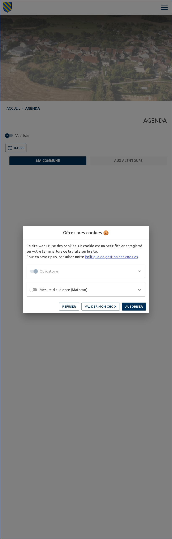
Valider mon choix (100, 306)
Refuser (69, 306)
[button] (86, 271)
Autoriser (134, 306)
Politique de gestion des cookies (111, 257)
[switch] (31, 290)
